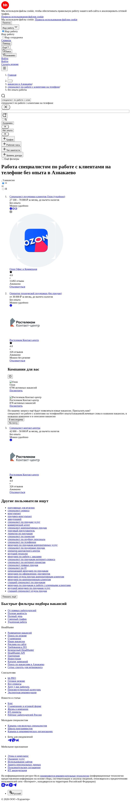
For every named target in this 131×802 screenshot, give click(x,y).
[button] (4, 58)
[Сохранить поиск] (4, 115)
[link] (6, 51)
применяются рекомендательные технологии (64, 775)
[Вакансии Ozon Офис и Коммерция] (69, 241)
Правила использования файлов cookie (56, 19)
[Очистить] (5, 107)
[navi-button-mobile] (4, 68)
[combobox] (16, 100)
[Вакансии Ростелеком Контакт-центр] (69, 323)
